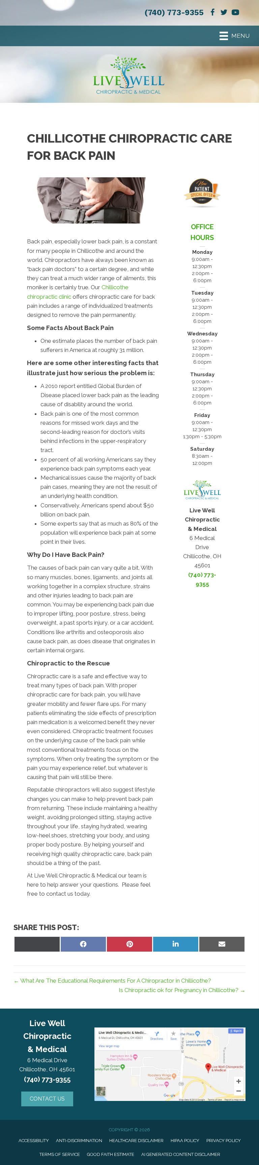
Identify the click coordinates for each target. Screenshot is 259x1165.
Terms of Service (59, 1154)
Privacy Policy (223, 1140)
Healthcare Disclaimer (136, 1140)
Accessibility (34, 1140)
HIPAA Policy (185, 1140)
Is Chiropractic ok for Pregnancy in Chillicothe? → (182, 990)
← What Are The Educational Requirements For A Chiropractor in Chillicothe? (112, 980)
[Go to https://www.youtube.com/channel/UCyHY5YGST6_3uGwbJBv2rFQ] (235, 13)
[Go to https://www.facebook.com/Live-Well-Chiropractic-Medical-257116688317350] (212, 13)
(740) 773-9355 (174, 12)
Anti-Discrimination (79, 1140)
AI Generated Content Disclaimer (180, 1154)
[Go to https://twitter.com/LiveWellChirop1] (224, 13)
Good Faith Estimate (110, 1154)
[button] (47, 1099)
